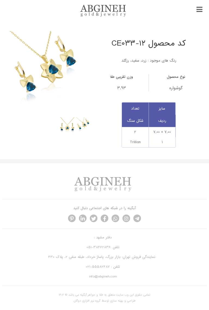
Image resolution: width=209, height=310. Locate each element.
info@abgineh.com (103, 276)
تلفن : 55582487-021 (103, 266)
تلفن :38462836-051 (103, 247)
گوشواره (176, 88)
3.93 (121, 88)
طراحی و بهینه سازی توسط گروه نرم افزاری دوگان (105, 301)
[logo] (104, 16)
